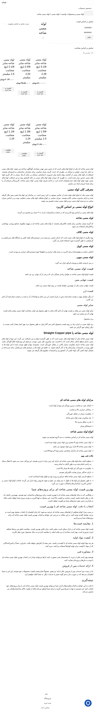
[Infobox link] (47, 2)
